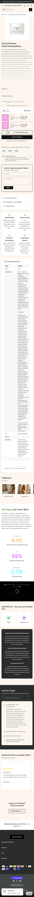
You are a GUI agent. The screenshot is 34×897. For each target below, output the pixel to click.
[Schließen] (30, 157)
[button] (2, 5)
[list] (17, 556)
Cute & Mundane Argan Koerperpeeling (17, 14)
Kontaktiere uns (16, 811)
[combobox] (21, 10)
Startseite (5, 14)
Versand (8, 101)
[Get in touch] (28, 5)
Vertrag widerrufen (17, 837)
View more (4, 480)
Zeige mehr (4, 88)
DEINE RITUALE (8, 496)
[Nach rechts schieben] (30, 28)
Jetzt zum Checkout (17, 137)
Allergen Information (8, 95)
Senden (8, 187)
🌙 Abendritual (24, 496)
